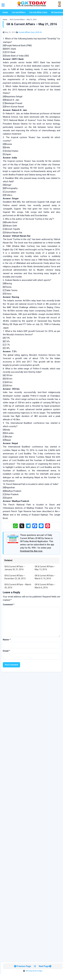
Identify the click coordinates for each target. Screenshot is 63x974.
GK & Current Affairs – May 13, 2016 (45, 568)
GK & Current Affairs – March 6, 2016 (45, 586)
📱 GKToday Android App (32, 971)
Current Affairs (18, 12)
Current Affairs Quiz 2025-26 (30, 32)
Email (6, 651)
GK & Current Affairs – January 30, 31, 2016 (14, 568)
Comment (8, 604)
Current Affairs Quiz (38, 12)
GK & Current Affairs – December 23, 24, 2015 (15, 577)
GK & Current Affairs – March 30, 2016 (17, 586)
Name (7, 639)
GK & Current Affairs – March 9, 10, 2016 (45, 577)
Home (5, 12)
